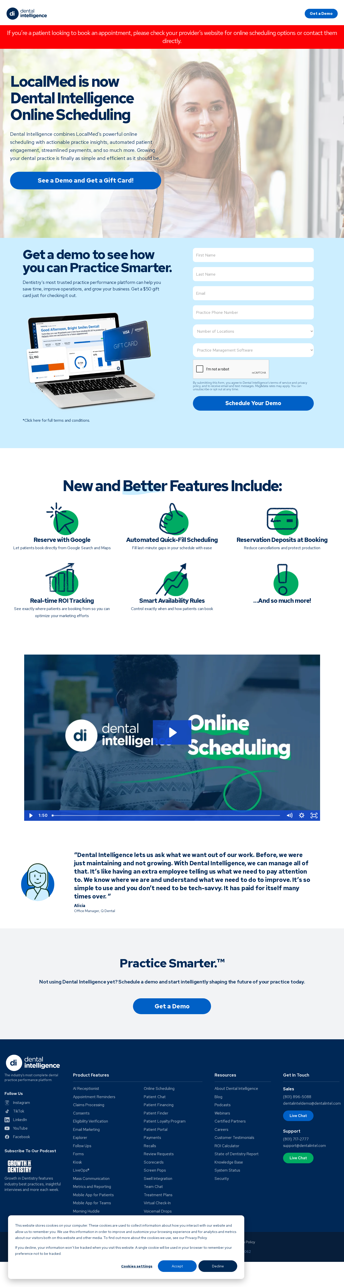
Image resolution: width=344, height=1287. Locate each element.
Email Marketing (86, 1129)
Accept (177, 1266)
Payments (152, 1137)
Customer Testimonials (234, 1137)
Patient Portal (155, 1129)
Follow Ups (82, 1146)
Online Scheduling (159, 1088)
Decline (218, 1266)
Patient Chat (155, 1097)
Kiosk (77, 1162)
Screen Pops (155, 1170)
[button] (138, 1077)
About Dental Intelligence (236, 1088)
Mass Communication (91, 1178)
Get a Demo (321, 13)
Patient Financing (159, 1105)
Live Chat (298, 1115)
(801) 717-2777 (296, 1139)
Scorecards (153, 1162)
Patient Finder (156, 1113)
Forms (78, 1154)
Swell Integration (158, 1178)
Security (222, 1178)
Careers (221, 1129)
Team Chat (153, 1186)
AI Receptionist (86, 1088)
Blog (218, 1097)
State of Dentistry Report (237, 1154)
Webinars (222, 1113)
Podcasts (222, 1105)
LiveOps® (81, 1170)
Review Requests (159, 1154)
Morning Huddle (86, 1211)
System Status (227, 1170)
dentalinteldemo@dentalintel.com (312, 1103)
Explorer (80, 1137)
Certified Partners (230, 1121)
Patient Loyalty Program (165, 1121)
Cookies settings (136, 1266)
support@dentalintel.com (304, 1145)
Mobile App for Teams (92, 1203)
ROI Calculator (227, 1146)
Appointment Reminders (94, 1097)
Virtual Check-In (157, 1203)
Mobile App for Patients (93, 1195)
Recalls (150, 1146)
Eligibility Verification (90, 1121)
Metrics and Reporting (92, 1186)
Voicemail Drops (157, 1211)
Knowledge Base (229, 1162)
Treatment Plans (158, 1195)
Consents (81, 1113)
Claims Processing (88, 1105)
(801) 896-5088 (297, 1096)
